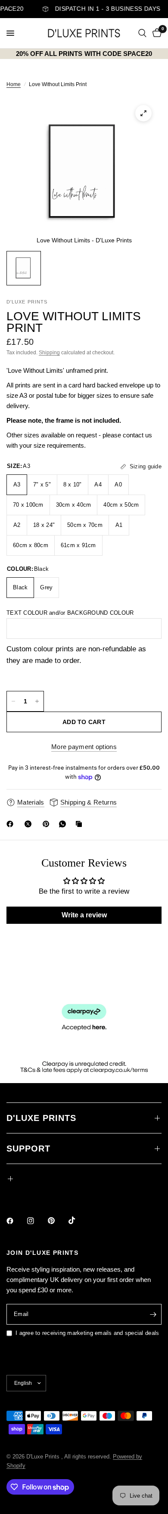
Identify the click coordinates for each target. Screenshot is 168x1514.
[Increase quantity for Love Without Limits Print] (37, 701)
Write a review (84, 915)
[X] (30, 824)
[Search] (142, 33)
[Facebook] (11, 824)
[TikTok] (77, 1220)
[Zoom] (143, 113)
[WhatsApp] (64, 824)
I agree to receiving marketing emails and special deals (87, 1333)
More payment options (84, 746)
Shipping (49, 353)
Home (13, 84)
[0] (155, 33)
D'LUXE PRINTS (41, 1118)
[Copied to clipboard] (80, 824)
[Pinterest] (48, 824)
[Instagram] (36, 1220)
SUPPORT (28, 1148)
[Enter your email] (153, 1314)
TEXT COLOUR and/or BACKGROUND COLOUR (70, 613)
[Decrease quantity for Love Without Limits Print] (13, 701)
